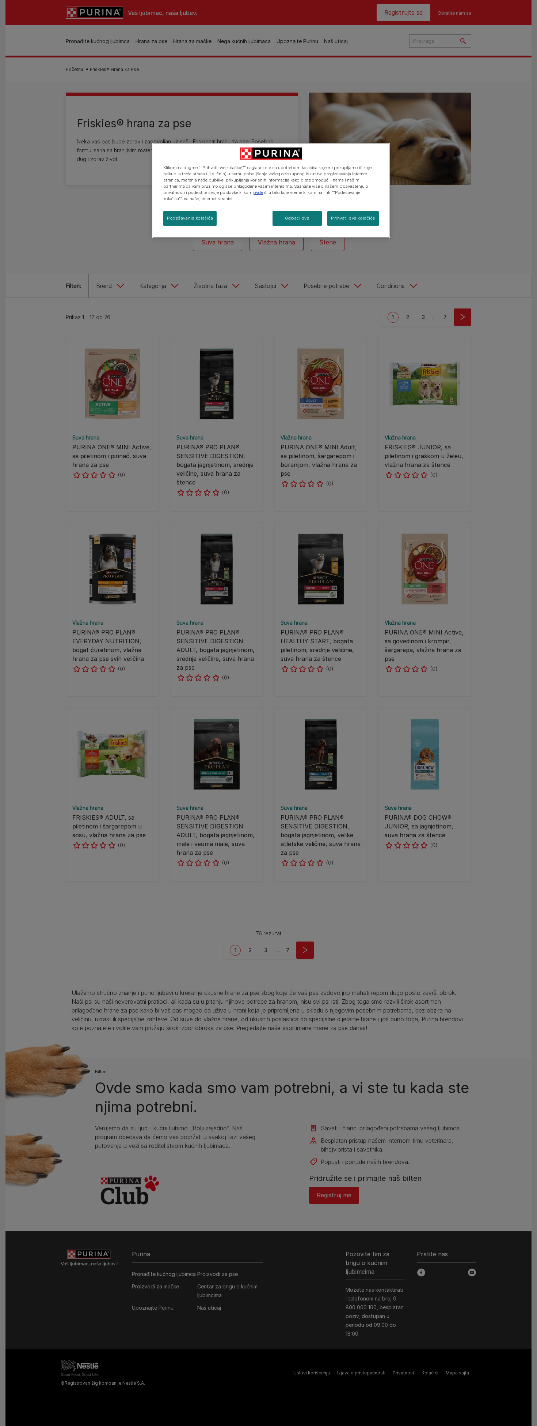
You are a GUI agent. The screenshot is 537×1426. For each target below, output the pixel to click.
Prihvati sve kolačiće (353, 218)
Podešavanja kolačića (190, 218)
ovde (258, 192)
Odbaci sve (297, 218)
